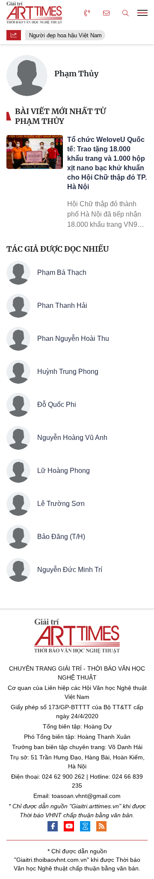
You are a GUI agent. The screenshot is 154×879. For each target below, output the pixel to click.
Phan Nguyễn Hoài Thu (73, 338)
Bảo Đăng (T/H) (61, 536)
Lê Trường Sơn (61, 503)
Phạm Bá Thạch (61, 272)
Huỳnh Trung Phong (67, 371)
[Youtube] (69, 826)
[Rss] (101, 826)
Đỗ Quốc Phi (56, 404)
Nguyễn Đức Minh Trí (69, 569)
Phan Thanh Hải (62, 305)
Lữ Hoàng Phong (63, 470)
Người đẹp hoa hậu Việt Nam (64, 35)
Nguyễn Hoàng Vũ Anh (72, 437)
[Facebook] (52, 826)
